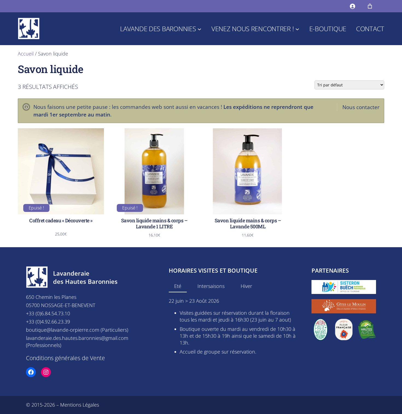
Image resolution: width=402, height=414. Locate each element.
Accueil (26, 53)
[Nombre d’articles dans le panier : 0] (370, 6)
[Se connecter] (352, 6)
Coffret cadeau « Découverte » (60, 221)
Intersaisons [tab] (211, 286)
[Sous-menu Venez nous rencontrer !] (297, 29)
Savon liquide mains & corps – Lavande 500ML (248, 223)
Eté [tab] (177, 286)
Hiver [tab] (246, 286)
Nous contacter (361, 107)
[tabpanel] (233, 326)
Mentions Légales (79, 404)
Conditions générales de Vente (65, 358)
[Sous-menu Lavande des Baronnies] (199, 29)
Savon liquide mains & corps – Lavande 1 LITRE (154, 223)
